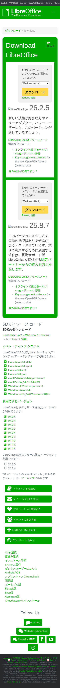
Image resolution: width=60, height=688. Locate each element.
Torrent (25, 97)
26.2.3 (12, 425)
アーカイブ (27, 478)
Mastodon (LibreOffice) (35, 631)
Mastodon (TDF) (26, 639)
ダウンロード (13, 30)
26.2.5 (12, 417)
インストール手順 (15, 560)
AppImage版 (12, 596)
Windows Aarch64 (19, 390)
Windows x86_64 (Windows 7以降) (29, 394)
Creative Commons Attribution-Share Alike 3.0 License (34, 667)
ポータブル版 (13, 584)
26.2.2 (12, 429)
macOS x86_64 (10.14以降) (24, 382)
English (4, 3)
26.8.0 (12, 464)
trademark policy (14, 682)
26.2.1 (12, 433)
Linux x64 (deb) (17, 370)
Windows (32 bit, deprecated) (25, 386)
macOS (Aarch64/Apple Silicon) (26, 378)
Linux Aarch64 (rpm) (20, 366)
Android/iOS (12, 572)
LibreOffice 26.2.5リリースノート (28, 139)
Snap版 (9, 592)
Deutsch (23, 3)
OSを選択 (11, 552)
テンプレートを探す (24, 540)
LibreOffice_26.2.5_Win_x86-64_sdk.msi (26, 335)
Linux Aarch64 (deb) (19, 362)
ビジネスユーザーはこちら (21, 568)
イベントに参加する (25, 519)
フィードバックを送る (25, 499)
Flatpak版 (10, 588)
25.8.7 (12, 441)
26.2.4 (12, 421)
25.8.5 (12, 449)
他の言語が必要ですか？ (23, 171)
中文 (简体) (13, 3)
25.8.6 (12, 445)
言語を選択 (11, 556)
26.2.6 (12, 468)
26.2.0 (12, 437)
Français (40, 3)
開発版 (9, 580)
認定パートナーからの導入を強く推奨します (30, 264)
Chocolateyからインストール (22, 600)
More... (57, 3)
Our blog (35, 623)
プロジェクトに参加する (27, 509)
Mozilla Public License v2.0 (30, 671)
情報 (33, 97)
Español (32, 3)
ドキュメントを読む (24, 488)
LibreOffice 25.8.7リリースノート (28, 276)
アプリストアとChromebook (22, 576)
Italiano (49, 3)
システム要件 (13, 564)
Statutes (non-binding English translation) (27, 660)
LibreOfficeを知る (24, 530)
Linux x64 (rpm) (17, 374)
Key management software (30, 157)
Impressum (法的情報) (11, 658)
